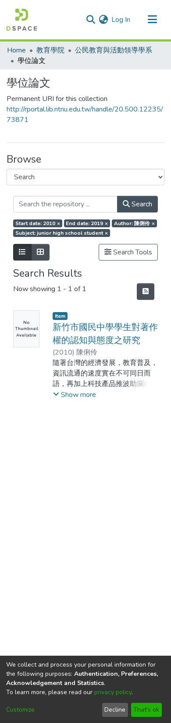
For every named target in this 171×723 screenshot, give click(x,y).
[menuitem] (103, 19)
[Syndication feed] (145, 291)
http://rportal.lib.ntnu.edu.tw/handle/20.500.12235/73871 (85, 114)
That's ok (146, 710)
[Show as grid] (40, 252)
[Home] (22, 20)
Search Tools (131, 252)
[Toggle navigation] (152, 19)
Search (141, 204)
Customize (20, 710)
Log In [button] (121, 19)
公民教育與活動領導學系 (113, 50)
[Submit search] (90, 19)
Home (16, 50)
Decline (114, 710)
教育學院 (50, 50)
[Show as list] (22, 252)
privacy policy (113, 692)
